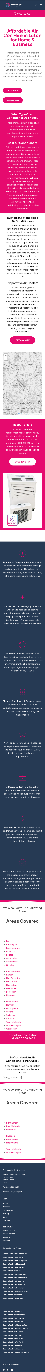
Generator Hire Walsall (12, 1345)
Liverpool (10, 995)
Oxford (9, 1011)
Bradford (10, 951)
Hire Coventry (13, 978)
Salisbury (10, 1015)
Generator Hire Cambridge (14, 1274)
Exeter (9, 974)
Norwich (10, 1004)
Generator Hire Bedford (13, 1257)
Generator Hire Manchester (15, 1325)
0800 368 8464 (24, 13)
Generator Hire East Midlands (15, 1291)
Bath (8, 941)
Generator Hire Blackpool (14, 1264)
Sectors (6, 1237)
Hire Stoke (11, 988)
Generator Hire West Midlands (16, 1352)
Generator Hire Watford (13, 1349)
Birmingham (12, 944)
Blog (5, 1217)
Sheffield (10, 1018)
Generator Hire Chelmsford (15, 1277)
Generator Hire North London (15, 1328)
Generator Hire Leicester (14, 1315)
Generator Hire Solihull (13, 1338)
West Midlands (13, 1022)
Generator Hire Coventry (13, 1288)
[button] (41, 5)
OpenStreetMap (30, 414)
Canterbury (12, 961)
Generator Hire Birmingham (15, 1260)
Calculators (8, 1210)
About (5, 1203)
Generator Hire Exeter (12, 1294)
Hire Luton (11, 985)
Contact (6, 1220)
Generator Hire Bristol (12, 1271)
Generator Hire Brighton (13, 1267)
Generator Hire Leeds (12, 1311)
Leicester (11, 991)
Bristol (9, 954)
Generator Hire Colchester (14, 1284)
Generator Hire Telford (13, 1342)
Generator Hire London (13, 1321)
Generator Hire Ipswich (13, 1298)
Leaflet (21, 414)
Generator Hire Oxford (12, 1335)
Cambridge (11, 958)
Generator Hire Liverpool (13, 1318)
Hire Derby (11, 981)
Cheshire (10, 965)
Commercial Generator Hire (15, 1253)
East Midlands (13, 971)
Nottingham (12, 1008)
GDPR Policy (8, 1227)
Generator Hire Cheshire (13, 1281)
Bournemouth (13, 948)
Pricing (6, 1213)
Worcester (11, 1028)
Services (6, 1207)
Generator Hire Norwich (13, 1332)
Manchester (12, 1001)
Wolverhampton (14, 1025)
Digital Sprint (17, 1192)
